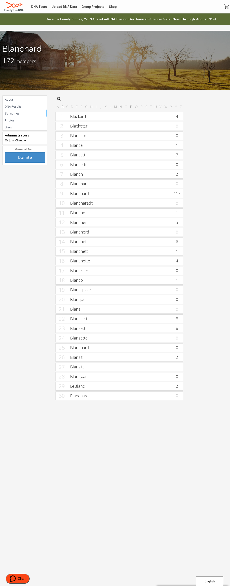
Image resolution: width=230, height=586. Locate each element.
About (9, 99)
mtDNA (109, 19)
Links (8, 127)
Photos (10, 120)
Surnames (12, 113)
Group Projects (93, 6)
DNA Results (13, 106)
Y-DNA (89, 19)
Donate (25, 157)
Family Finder (71, 19)
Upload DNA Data (64, 6)
